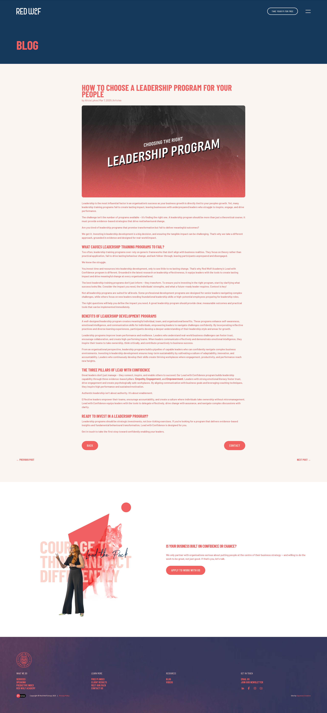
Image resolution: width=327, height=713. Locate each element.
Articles (117, 100)
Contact (234, 445)
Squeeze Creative (304, 695)
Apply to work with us (185, 570)
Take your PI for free (282, 11)
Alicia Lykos (91, 100)
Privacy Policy (64, 695)
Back (90, 445)
